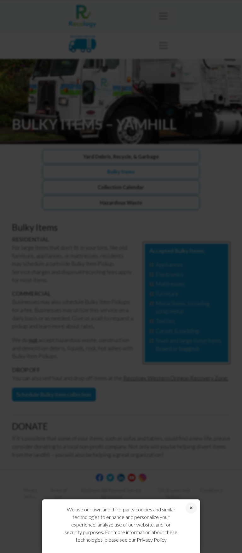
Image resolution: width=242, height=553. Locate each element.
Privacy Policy (152, 540)
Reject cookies (191, 508)
